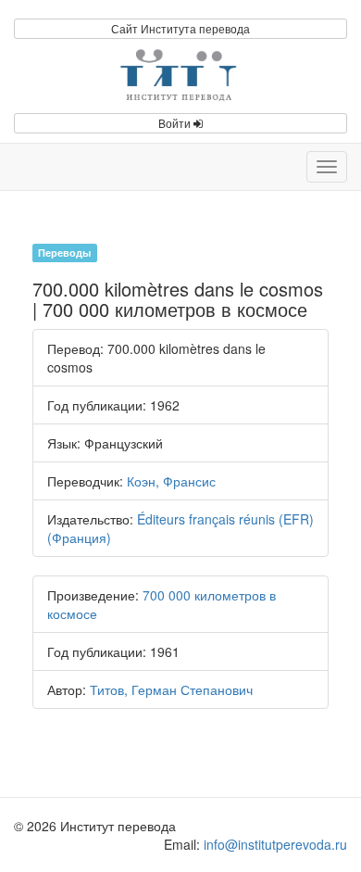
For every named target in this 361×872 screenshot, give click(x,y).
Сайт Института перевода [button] (180, 28)
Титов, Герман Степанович (171, 689)
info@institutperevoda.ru (275, 844)
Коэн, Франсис (171, 481)
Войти (175, 123)
